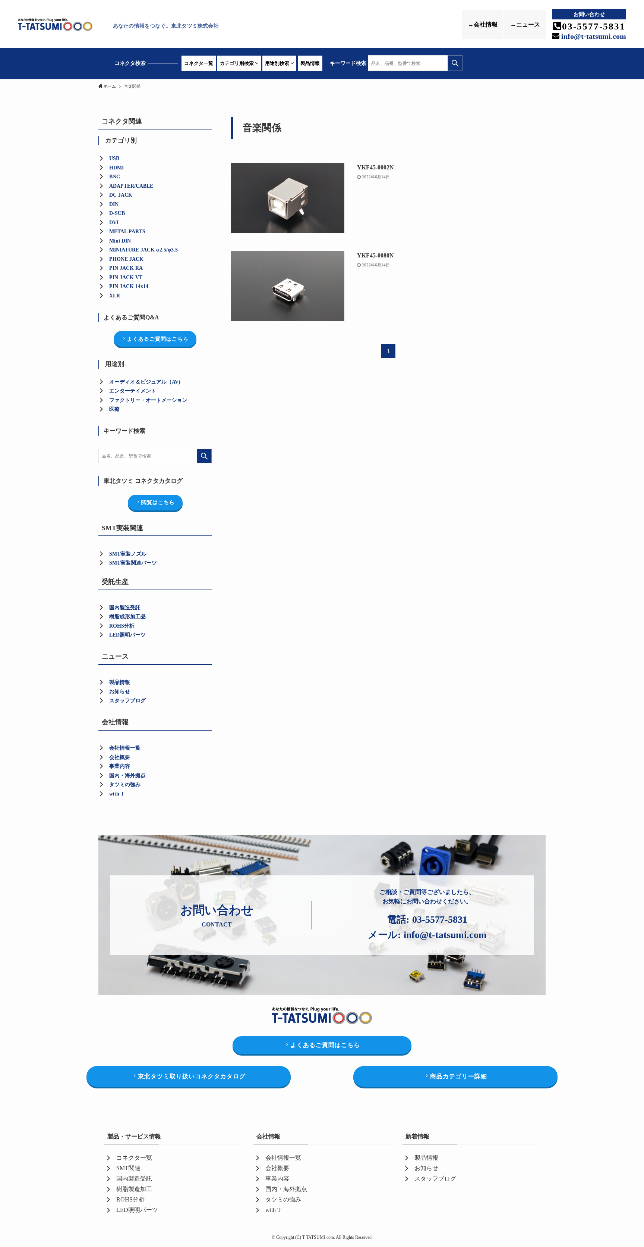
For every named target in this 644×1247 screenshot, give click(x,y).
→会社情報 (483, 24)
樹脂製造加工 (134, 1189)
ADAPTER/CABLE (131, 186)
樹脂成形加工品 (127, 616)
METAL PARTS (127, 231)
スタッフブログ (127, 700)
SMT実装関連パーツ (133, 563)
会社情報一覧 (125, 748)
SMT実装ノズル (127, 554)
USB (114, 158)
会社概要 (119, 757)
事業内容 (119, 766)
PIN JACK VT (125, 277)
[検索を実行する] (455, 63)
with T (116, 794)
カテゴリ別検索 (237, 63)
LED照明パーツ (127, 635)
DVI (114, 222)
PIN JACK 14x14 (128, 286)
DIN (114, 204)
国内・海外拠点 (127, 775)
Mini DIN (120, 241)
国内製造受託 (125, 607)
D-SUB (117, 213)
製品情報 (310, 63)
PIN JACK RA (126, 268)
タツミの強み (125, 784)
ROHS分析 (130, 1199)
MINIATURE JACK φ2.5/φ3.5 (143, 250)
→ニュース (525, 24)
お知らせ (119, 691)
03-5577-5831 (439, 919)
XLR (114, 296)
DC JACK (120, 195)
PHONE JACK (126, 259)
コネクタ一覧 (198, 63)
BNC (114, 176)
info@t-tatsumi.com (592, 36)
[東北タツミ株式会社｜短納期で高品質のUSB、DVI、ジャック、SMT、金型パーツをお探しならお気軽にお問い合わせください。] (63, 25)
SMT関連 (128, 1168)
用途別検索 (277, 63)
